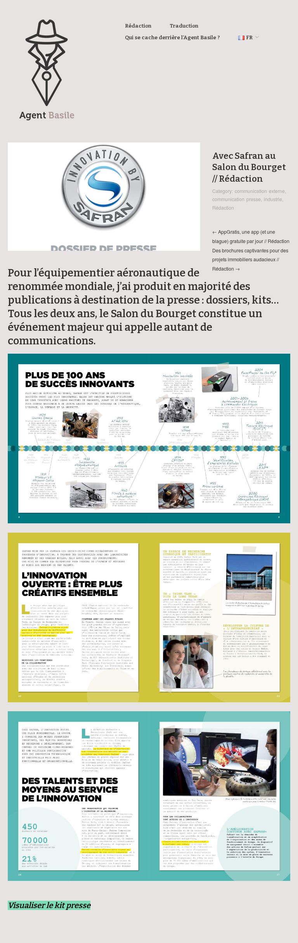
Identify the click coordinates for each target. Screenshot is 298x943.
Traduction (184, 26)
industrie (273, 199)
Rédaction (138, 26)
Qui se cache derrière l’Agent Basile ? (172, 37)
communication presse (236, 199)
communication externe (260, 191)
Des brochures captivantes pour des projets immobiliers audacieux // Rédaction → (250, 259)
